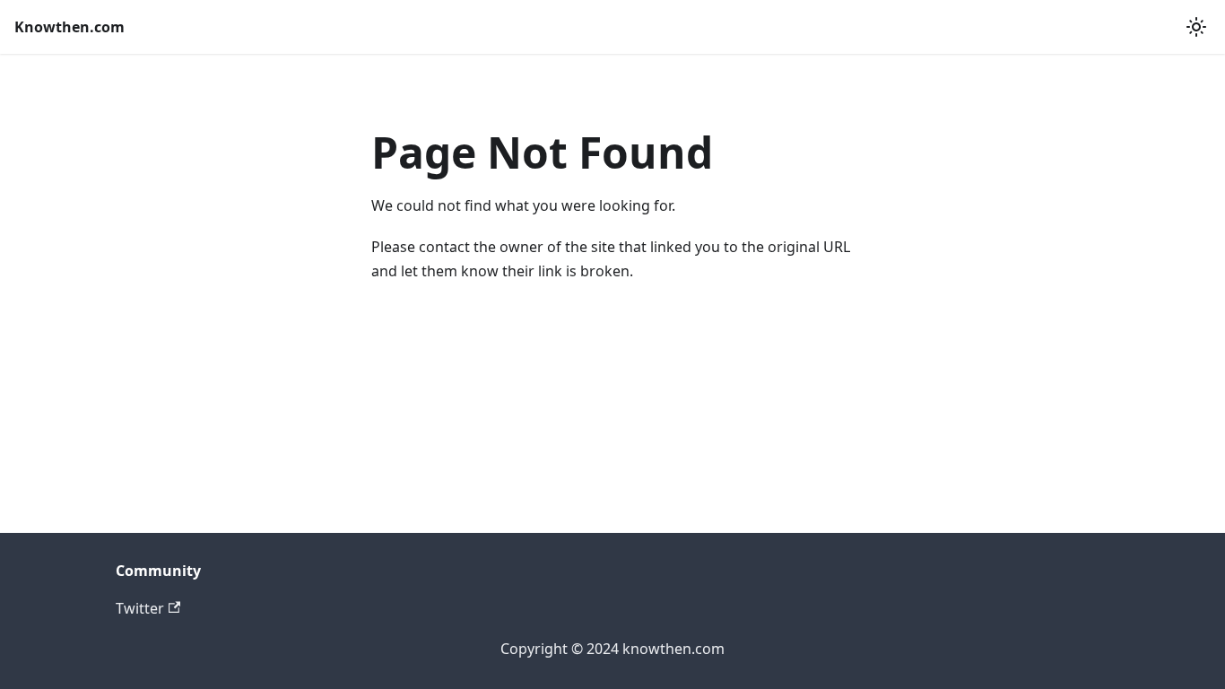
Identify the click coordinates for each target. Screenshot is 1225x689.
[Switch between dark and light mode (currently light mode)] (1196, 27)
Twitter (140, 608)
